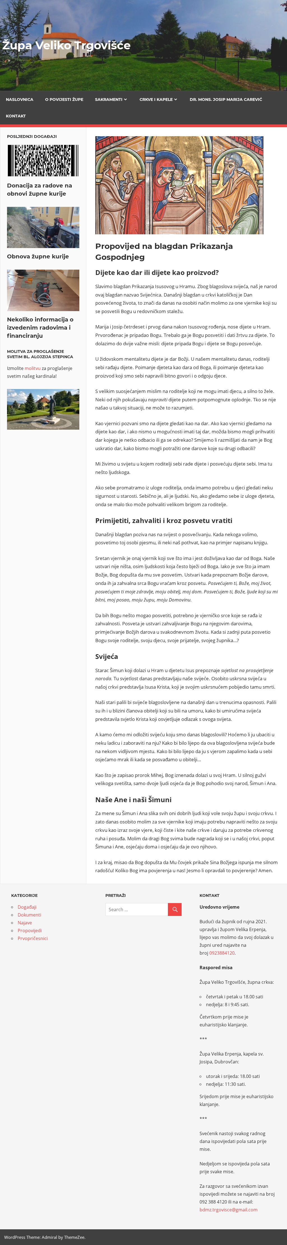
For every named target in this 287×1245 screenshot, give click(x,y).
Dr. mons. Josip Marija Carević (226, 99)
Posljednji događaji (32, 136)
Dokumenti (29, 915)
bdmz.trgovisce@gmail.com (229, 1210)
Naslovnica (19, 99)
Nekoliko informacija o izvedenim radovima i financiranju (40, 327)
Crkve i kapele (156, 99)
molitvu (33, 368)
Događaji (27, 907)
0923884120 (222, 953)
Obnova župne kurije (38, 256)
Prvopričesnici (33, 938)
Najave (25, 923)
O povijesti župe (64, 99)
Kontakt (16, 116)
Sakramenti (108, 99)
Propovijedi (30, 930)
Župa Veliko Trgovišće (66, 45)
